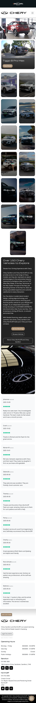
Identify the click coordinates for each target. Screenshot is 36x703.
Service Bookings (18, 329)
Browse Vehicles (18, 334)
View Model (8, 66)
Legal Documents (7, 633)
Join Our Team (6, 614)
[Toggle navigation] (32, 13)
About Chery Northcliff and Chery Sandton (18, 341)
